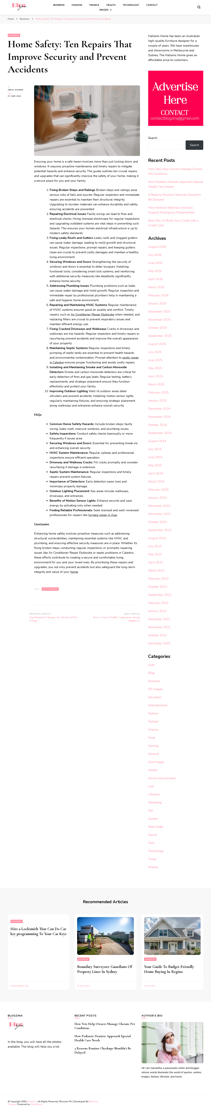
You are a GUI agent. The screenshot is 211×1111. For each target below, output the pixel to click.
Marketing (155, 802)
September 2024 (159, 433)
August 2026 (157, 247)
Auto (151, 665)
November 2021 (159, 627)
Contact (152, 5)
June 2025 (155, 360)
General (153, 754)
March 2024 (156, 481)
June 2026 (155, 263)
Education (154, 697)
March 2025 (156, 384)
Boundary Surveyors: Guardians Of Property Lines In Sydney (104, 969)
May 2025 (155, 368)
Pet (150, 811)
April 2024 (155, 473)
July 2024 (155, 449)
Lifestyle (154, 794)
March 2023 (156, 571)
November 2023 (159, 514)
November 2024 (159, 417)
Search (152, 138)
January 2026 (157, 303)
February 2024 (158, 490)
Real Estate (155, 827)
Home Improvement (161, 778)
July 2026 (155, 255)
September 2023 (159, 530)
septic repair (50, 589)
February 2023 (158, 579)
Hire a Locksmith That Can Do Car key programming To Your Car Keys (38, 931)
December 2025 (159, 312)
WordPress (36, 1104)
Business (58, 5)
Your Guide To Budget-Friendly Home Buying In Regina (169, 969)
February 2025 (158, 392)
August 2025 (157, 344)
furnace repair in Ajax (102, 515)
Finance (94, 5)
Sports (152, 835)
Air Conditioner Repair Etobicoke (92, 314)
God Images (156, 762)
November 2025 (159, 320)
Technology (131, 5)
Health (111, 5)
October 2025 (157, 328)
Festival (153, 721)
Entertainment (157, 705)
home (74, 572)
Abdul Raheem (15, 90)
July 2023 (155, 546)
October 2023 (157, 522)
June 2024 (155, 457)
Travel (152, 859)
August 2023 (157, 538)
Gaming (153, 746)
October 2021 (157, 635)
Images (103, 9)
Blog (151, 673)
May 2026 (155, 271)
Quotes (153, 819)
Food (151, 738)
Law (151, 786)
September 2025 (159, 336)
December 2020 (159, 643)
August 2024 (157, 441)
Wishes (153, 867)
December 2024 (159, 409)
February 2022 (158, 603)
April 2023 (155, 562)
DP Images (155, 689)
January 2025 (157, 401)
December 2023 (159, 506)
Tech (151, 843)
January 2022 (157, 611)
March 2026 (156, 287)
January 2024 (157, 498)
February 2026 (158, 295)
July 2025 (155, 352)
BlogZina (31, 1101)
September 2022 (159, 595)
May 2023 (155, 554)
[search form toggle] (198, 7)
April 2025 (155, 376)
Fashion (77, 5)
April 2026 (155, 279)
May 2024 (155, 465)
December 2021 (159, 619)
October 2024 (157, 425)
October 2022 (157, 587)
